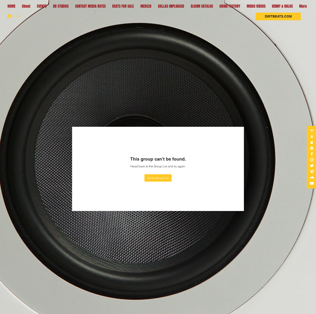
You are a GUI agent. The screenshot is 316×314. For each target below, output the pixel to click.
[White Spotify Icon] (311, 148)
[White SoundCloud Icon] (311, 177)
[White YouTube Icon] (311, 183)
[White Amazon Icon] (311, 136)
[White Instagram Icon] (311, 159)
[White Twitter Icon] (311, 165)
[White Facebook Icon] (311, 154)
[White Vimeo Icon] (311, 171)
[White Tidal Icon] (311, 130)
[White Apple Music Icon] (311, 142)
